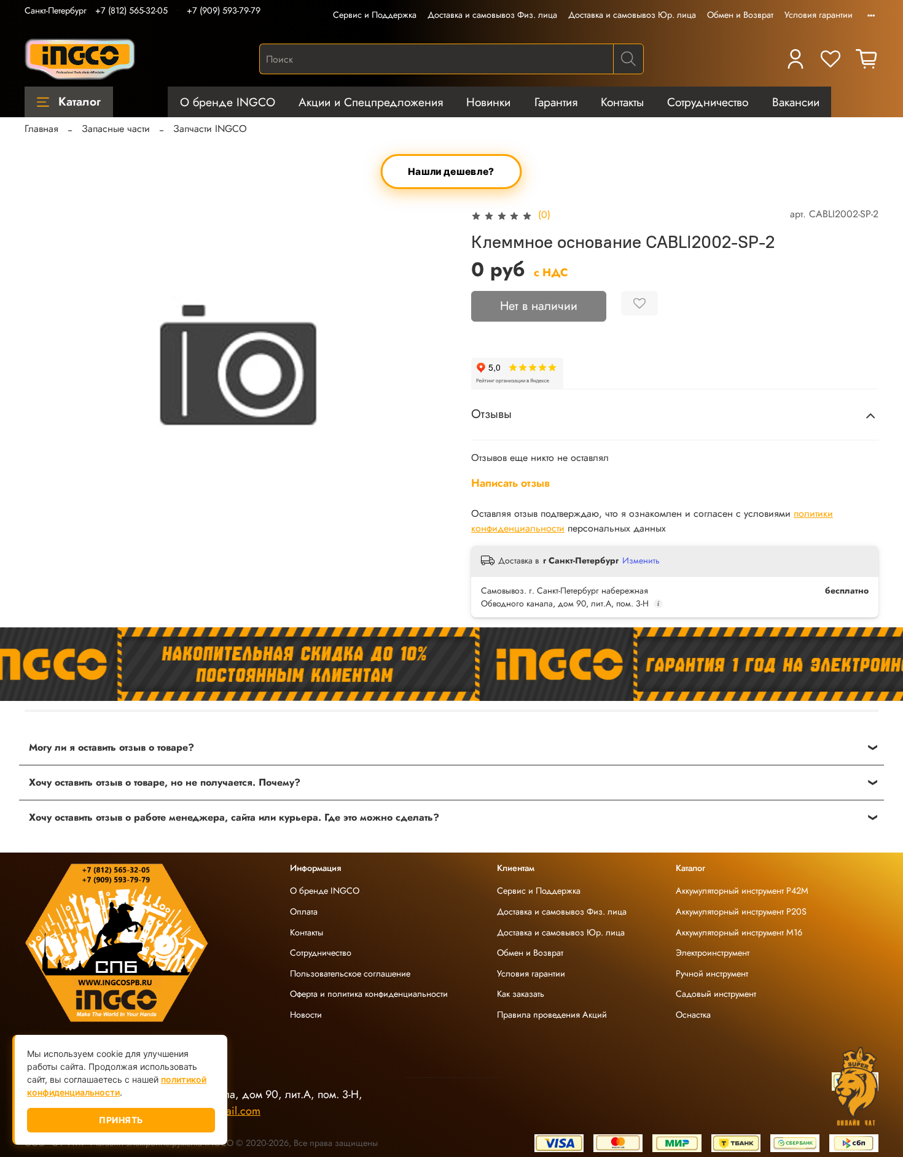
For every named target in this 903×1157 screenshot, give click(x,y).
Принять (121, 1120)
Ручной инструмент (712, 973)
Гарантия (555, 101)
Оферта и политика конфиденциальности (369, 994)
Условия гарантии (818, 15)
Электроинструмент (712, 952)
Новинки (488, 101)
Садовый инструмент (716, 994)
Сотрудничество (707, 101)
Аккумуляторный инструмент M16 (739, 932)
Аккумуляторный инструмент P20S (741, 911)
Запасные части (116, 129)
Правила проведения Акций (552, 1014)
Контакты (622, 101)
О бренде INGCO (227, 101)
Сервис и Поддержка (374, 15)
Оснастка (693, 1014)
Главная (41, 129)
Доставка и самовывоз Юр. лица (632, 15)
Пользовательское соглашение (350, 973)
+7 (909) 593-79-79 (223, 10)
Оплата (304, 911)
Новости (306, 1014)
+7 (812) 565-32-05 (131, 10)
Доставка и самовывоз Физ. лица (492, 15)
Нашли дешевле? (452, 171)
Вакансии (795, 101)
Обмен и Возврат (740, 15)
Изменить (641, 560)
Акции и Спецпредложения (371, 101)
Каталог (79, 101)
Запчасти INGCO (210, 129)
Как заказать (520, 994)
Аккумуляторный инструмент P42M (742, 890)
